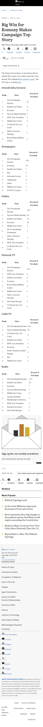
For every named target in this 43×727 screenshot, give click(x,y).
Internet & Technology (10, 615)
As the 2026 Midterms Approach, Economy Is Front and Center (21, 507)
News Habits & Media (10, 620)
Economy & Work (8, 605)
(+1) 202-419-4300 (8, 560)
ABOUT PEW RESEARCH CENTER (12, 679)
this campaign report (27, 79)
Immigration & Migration (11, 577)
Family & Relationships (11, 600)
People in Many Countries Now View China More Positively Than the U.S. (22, 527)
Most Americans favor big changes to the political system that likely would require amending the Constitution (22, 517)
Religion (5, 587)
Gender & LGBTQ (8, 597)
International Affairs (10, 572)
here (19, 82)
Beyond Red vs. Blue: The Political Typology (21, 535)
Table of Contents (10, 65)
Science (5, 610)
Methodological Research (12, 625)
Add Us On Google (17, 58)
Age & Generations (9, 592)
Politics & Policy (8, 567)
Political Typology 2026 (16, 500)
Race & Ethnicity (8, 582)
